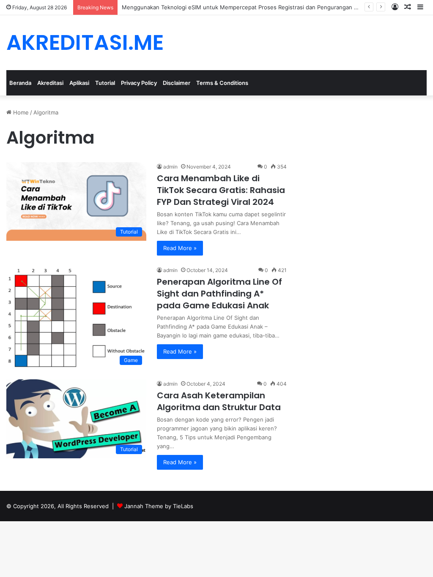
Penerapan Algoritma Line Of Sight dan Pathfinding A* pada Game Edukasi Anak (219, 293)
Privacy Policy (139, 82)
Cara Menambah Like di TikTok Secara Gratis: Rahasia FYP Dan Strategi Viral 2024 (221, 190)
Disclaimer (176, 82)
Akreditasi (50, 82)
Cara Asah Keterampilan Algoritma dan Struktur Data (219, 401)
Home (20, 112)
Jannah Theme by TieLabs (158, 506)
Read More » (180, 248)
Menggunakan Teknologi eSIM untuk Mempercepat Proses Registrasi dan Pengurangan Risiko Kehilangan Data (267, 7)
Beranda (20, 82)
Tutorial (105, 82)
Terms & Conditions (222, 82)
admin (170, 166)
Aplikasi (79, 82)
